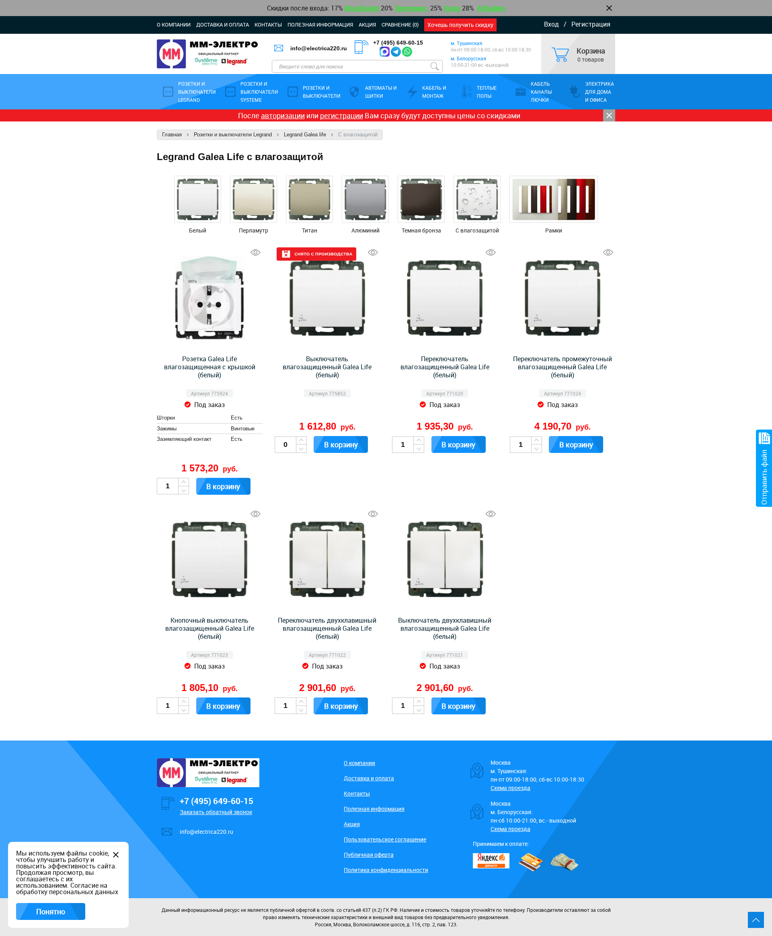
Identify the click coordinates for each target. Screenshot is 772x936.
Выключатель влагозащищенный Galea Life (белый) (327, 367)
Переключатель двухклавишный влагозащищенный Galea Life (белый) (327, 628)
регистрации (341, 115)
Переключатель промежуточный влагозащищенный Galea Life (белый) (562, 367)
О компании (174, 24)
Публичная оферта (369, 854)
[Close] (609, 115)
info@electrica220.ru (318, 48)
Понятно (50, 911)
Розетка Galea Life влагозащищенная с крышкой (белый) (209, 367)
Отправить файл (764, 477)
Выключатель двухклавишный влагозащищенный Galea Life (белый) (444, 628)
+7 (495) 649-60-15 (398, 42)
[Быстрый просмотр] (255, 252)
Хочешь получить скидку (460, 25)
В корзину (223, 486)
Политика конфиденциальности (386, 870)
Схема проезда (510, 788)
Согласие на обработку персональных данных (67, 888)
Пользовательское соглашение (385, 839)
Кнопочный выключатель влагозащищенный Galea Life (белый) (209, 628)
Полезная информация (320, 24)
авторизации (283, 115)
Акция (367, 24)
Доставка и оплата (222, 24)
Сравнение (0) (400, 24)
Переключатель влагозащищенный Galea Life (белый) (444, 367)
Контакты (268, 24)
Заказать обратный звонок (216, 812)
